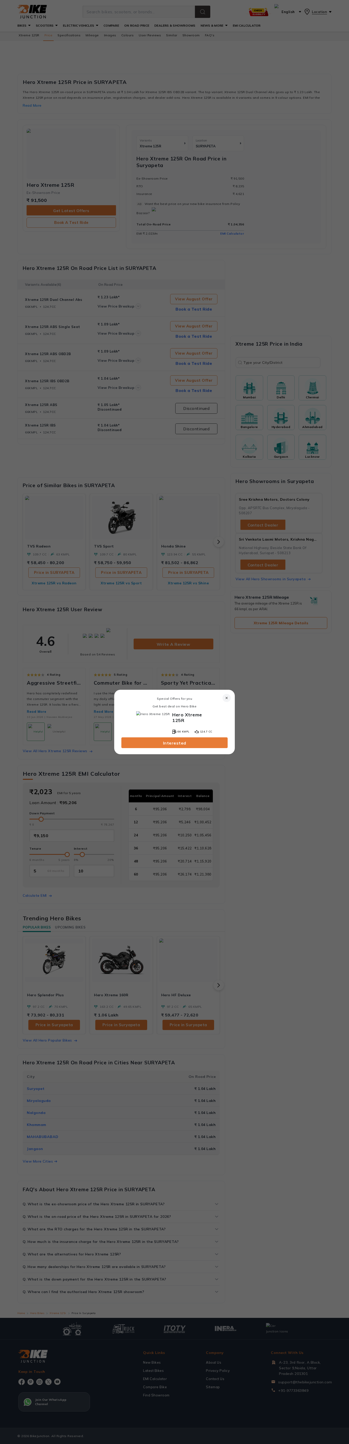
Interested (174, 743)
